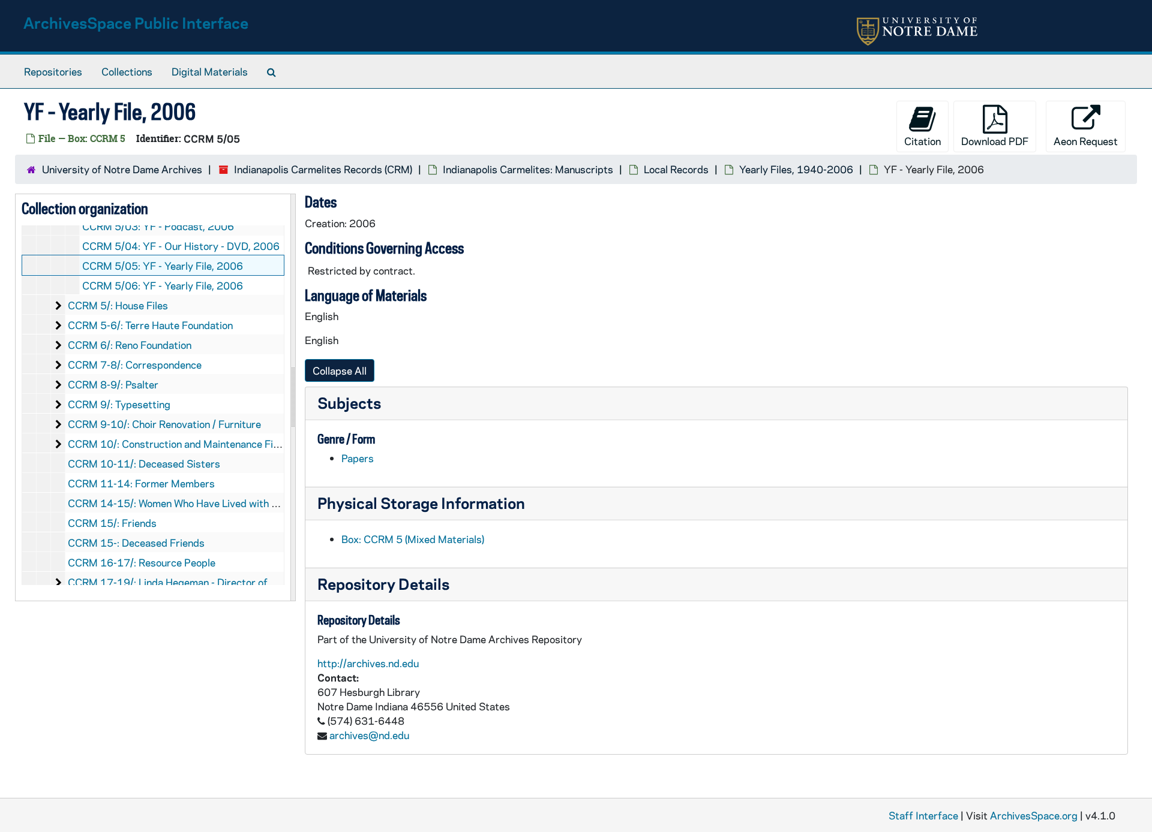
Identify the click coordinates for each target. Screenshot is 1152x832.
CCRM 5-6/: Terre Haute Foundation (150, 324)
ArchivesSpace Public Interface (135, 22)
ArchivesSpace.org (1034, 815)
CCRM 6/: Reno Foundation (129, 344)
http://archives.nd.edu (368, 663)
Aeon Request (1086, 140)
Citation (922, 140)
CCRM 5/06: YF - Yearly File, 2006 (162, 285)
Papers (357, 458)
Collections (126, 71)
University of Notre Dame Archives (122, 169)
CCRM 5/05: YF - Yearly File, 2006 (162, 265)
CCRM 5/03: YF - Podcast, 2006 (158, 226)
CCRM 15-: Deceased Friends (136, 542)
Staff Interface (923, 815)
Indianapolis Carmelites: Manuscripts (528, 169)
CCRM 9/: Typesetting (119, 404)
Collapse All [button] (340, 370)
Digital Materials (210, 71)
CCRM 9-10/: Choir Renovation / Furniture (164, 423)
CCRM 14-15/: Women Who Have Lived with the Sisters (195, 503)
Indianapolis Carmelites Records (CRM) (323, 169)
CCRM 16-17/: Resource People (141, 562)
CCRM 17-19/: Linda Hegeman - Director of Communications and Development (248, 582)
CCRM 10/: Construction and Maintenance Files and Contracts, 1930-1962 (242, 443)
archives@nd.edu (369, 734)
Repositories (53, 71)
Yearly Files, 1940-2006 (796, 169)
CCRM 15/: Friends (112, 522)
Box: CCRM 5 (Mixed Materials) (412, 538)
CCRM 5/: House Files (118, 305)
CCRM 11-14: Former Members (141, 483)
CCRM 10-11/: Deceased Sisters (144, 463)
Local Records (676, 169)
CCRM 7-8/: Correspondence (135, 364)
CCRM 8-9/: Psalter (113, 384)
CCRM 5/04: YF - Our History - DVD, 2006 (181, 245)
